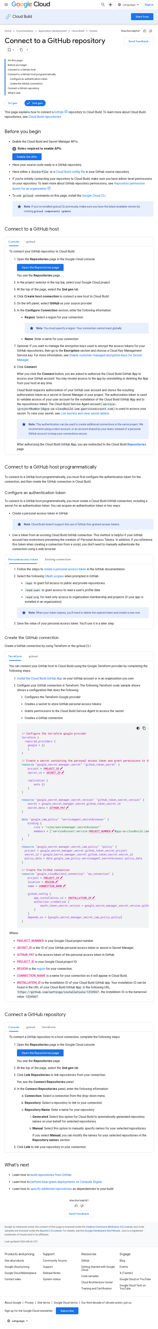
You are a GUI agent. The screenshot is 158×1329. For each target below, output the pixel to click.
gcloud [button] (30, 241)
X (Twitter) (126, 1273)
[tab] (14, 241)
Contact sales (13, 1279)
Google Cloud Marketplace (20, 1273)
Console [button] (13, 241)
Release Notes (52, 1273)
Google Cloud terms (66, 1302)
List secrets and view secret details (85, 413)
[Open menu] (6, 4)
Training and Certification (96, 1288)
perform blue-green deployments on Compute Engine (66, 1182)
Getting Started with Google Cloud (98, 1268)
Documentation (25, 30)
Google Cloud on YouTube (135, 1279)
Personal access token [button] (23, 559)
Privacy (29, 1302)
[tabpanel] (79, 350)
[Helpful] (145, 31)
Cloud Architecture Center (97, 1282)
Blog (122, 1260)
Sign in (149, 4)
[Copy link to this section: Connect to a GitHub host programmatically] (100, 467)
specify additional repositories (51, 1189)
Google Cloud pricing (17, 1266)
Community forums (55, 1260)
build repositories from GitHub (50, 1175)
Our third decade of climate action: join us (106, 1302)
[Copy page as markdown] (21, 50)
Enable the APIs (27, 156)
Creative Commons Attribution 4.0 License (109, 1226)
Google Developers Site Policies (102, 1230)
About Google (13, 1302)
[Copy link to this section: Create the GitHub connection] (62, 638)
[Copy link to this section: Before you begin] (45, 132)
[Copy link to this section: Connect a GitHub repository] (69, 1015)
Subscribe (67, 1311)
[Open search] (103, 4)
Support (48, 1266)
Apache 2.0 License (51, 1230)
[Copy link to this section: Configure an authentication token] (69, 493)
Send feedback (139, 41)
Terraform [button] (15, 656)
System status (52, 1279)
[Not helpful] (150, 31)
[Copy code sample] (144, 728)
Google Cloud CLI (94, 195)
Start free (142, 16)
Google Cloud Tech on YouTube (133, 1287)
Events (124, 1266)
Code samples (90, 1276)
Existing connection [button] (58, 559)
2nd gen (37, 103)
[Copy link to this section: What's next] (33, 1165)
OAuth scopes (54, 576)
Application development (53, 30)
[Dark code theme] (138, 728)
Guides (93, 30)
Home (8, 30)
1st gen (12, 103)
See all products (14, 1260)
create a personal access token (65, 569)
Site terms (43, 1302)
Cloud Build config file (70, 172)
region (41, 969)
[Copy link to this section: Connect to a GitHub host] (63, 229)
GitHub (58, 112)
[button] (82, 148)
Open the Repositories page (40, 267)
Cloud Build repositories (45, 117)
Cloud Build (22, 16)
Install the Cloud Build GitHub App (39, 678)
